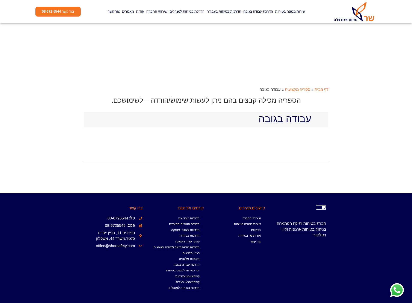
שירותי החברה (156, 11)
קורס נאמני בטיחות (187, 276)
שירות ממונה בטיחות (290, 11)
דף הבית (321, 89)
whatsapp (397, 286)
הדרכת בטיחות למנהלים (187, 11)
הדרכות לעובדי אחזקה (185, 229)
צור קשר (114, 11)
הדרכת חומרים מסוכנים (184, 224)
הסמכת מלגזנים (189, 258)
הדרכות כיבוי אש (189, 218)
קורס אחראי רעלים (188, 282)
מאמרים (128, 11)
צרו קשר (255, 241)
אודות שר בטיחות (249, 235)
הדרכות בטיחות (190, 235)
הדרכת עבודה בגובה (258, 11)
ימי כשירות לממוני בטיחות (183, 270)
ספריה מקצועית (297, 89)
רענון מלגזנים (191, 253)
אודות (140, 11)
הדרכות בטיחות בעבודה (224, 11)
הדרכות (256, 229)
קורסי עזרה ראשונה (187, 241)
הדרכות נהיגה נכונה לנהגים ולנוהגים (177, 247)
